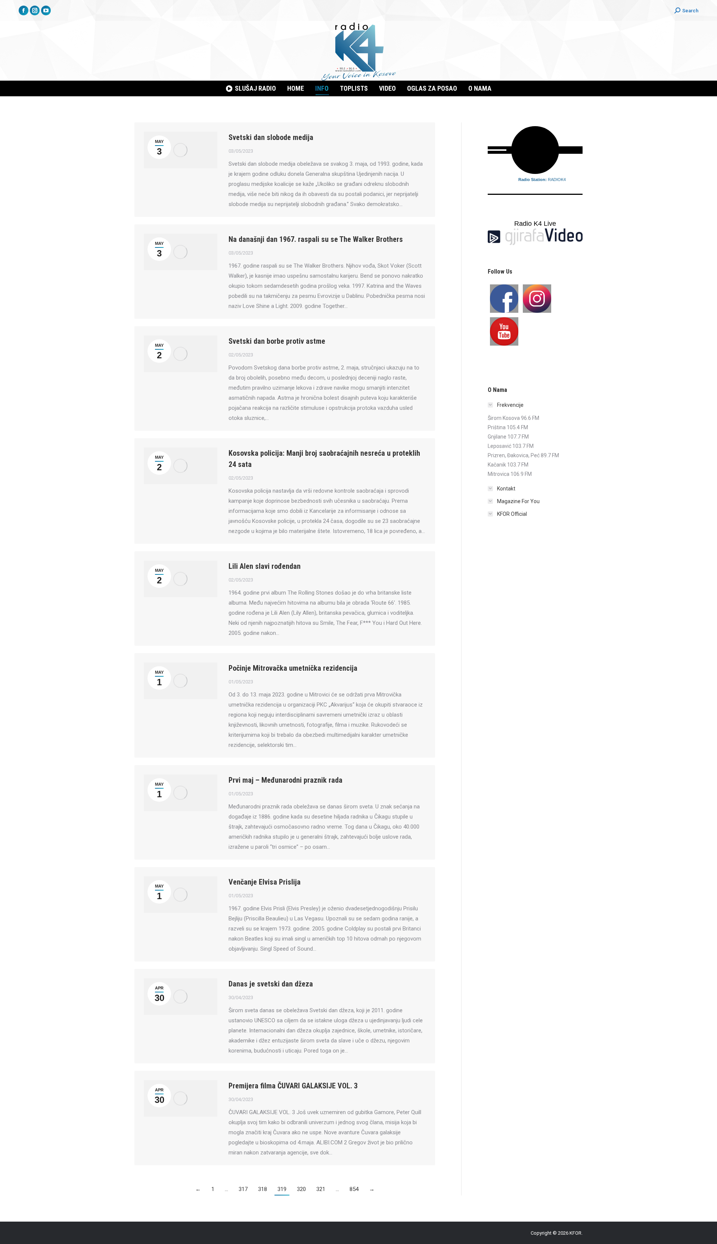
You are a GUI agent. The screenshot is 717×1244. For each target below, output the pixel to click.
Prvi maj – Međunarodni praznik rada (285, 780)
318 (262, 1189)
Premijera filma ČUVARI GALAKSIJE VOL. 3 (293, 1085)
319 (281, 1189)
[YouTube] (504, 331)
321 (320, 1189)
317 (243, 1189)
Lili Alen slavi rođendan (265, 566)
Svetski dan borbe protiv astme (277, 341)
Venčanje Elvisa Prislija (265, 881)
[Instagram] (537, 298)
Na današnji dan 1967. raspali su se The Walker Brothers (316, 239)
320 (301, 1189)
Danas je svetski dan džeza (271, 983)
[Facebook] (504, 298)
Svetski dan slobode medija (271, 137)
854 (354, 1189)
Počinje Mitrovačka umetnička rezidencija (293, 668)
